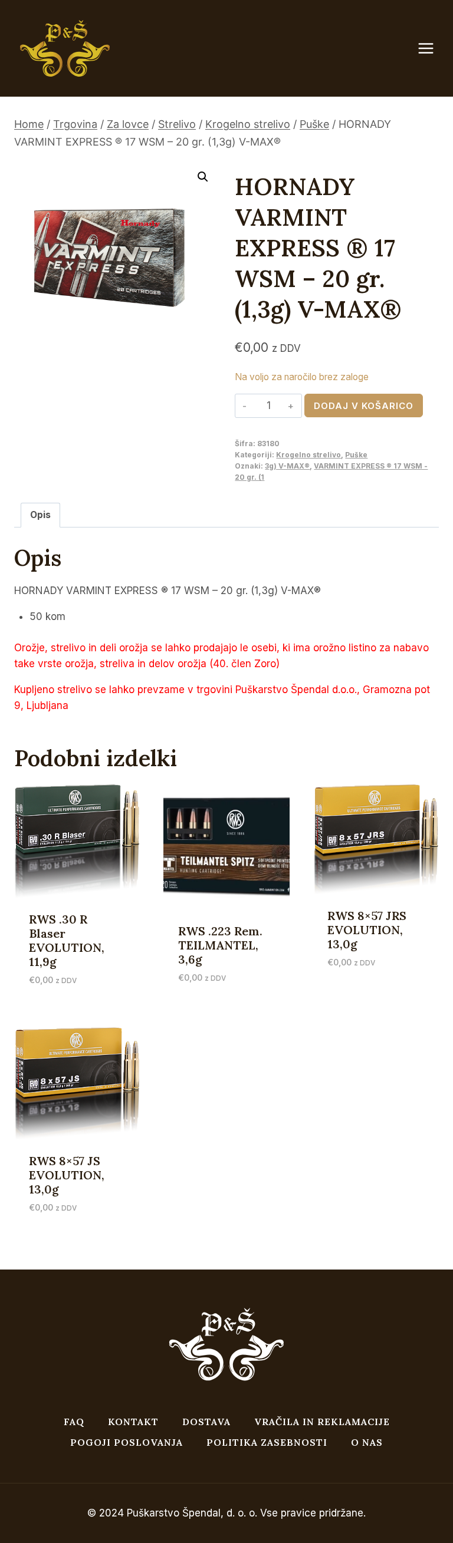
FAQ (74, 1421)
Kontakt (133, 1421)
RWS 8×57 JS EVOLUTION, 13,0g (66, 1174)
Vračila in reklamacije (322, 1421)
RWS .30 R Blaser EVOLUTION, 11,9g (66, 940)
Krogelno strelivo (308, 454)
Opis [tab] (40, 514)
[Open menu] (431, 49)
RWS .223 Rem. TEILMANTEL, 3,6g (220, 945)
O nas (367, 1442)
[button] (203, 176)
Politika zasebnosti (266, 1442)
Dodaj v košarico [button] (370, 981)
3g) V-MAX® (287, 465)
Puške (356, 454)
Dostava (206, 1421)
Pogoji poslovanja (126, 1442)
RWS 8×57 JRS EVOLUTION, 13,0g (366, 929)
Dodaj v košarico (363, 405)
